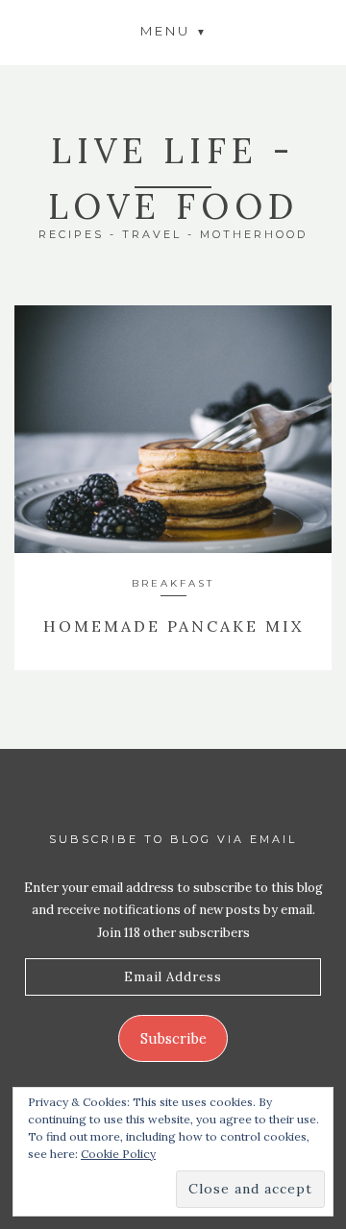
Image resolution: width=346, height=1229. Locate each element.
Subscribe (173, 1038)
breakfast (173, 583)
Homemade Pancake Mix (173, 626)
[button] (173, 30)
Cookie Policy (118, 1153)
